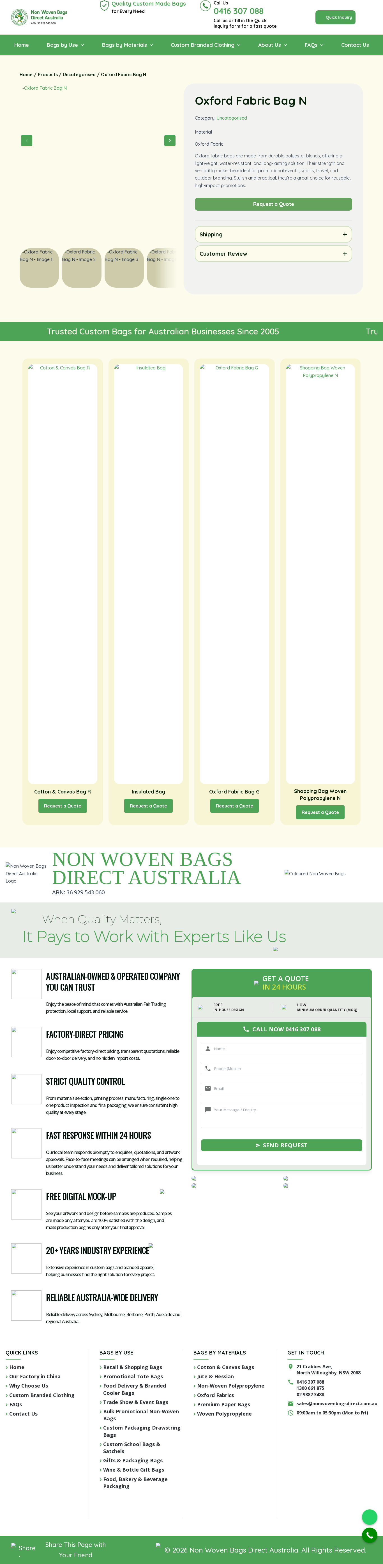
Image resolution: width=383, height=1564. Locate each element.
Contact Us (23, 1413)
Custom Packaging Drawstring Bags (142, 1431)
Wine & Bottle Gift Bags (133, 1469)
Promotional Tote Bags (133, 1376)
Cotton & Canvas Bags (225, 1367)
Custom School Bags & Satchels (131, 1447)
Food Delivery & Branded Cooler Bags (134, 1389)
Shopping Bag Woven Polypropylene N (320, 794)
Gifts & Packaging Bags (133, 1460)
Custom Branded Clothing (42, 1395)
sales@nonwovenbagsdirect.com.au (337, 1403)
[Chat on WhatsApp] (369, 1517)
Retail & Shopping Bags (132, 1367)
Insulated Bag (148, 791)
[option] (81, 267)
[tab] (273, 234)
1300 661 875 (310, 1388)
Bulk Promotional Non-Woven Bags (141, 1415)
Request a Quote (62, 806)
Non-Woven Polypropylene (230, 1385)
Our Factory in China (35, 1376)
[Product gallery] (98, 162)
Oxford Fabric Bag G (234, 791)
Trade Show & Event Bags (135, 1402)
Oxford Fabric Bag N (251, 100)
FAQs (15, 1404)
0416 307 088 (310, 1382)
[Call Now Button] (369, 1535)
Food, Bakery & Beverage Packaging (135, 1482)
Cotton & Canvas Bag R (62, 791)
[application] (81, 45)
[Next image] (170, 140)
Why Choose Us (28, 1385)
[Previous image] (26, 140)
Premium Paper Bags (223, 1404)
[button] (335, 17)
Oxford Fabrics (215, 1395)
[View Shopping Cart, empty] (369, 17)
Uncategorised (231, 118)
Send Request (285, 1145)
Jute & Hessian (215, 1376)
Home (16, 1367)
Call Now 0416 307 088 (286, 1029)
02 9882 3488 (310, 1394)
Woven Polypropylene (224, 1413)
